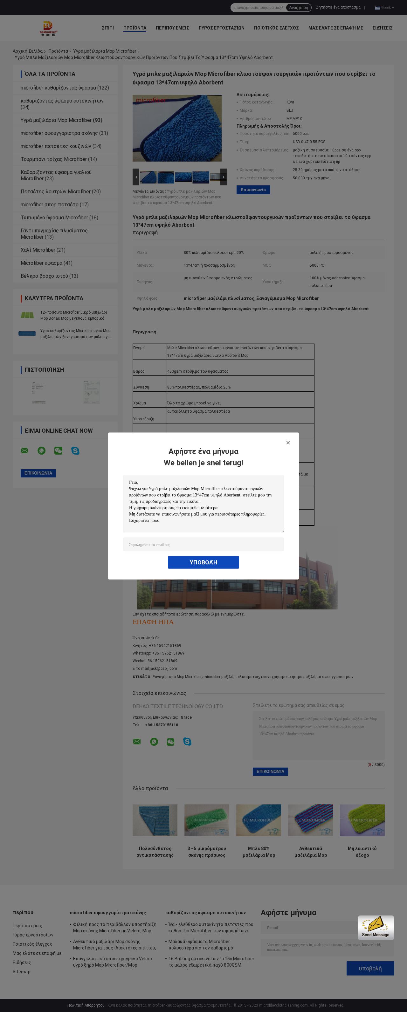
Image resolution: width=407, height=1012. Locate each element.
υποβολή (203, 562)
